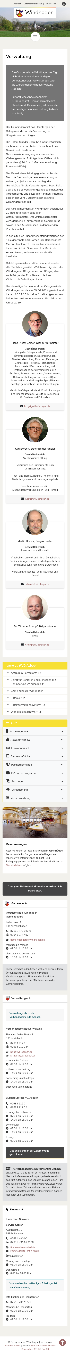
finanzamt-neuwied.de (22, 1247)
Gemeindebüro (14, 865)
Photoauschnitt (39, 1345)
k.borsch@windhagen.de (37, 498)
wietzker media (12, 1345)
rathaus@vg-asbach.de (23, 1055)
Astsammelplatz (20, 740)
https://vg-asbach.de (21, 1052)
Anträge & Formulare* (24, 673)
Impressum (51, 3)
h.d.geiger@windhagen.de (37, 406)
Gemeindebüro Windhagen (27, 691)
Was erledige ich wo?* (24, 712)
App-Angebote (19, 731)
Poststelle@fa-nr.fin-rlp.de (24, 1251)
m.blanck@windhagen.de (37, 584)
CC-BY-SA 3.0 (41, 1349)
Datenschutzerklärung (34, 3)
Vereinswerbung (20, 798)
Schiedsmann (20, 790)
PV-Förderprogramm (24, 773)
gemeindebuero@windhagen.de (27, 939)
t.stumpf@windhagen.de (37, 644)
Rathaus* (16, 698)
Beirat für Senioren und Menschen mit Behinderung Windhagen (33, 682)
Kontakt (18, 3)
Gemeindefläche (20, 756)
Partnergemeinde (21, 765)
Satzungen (17, 781)
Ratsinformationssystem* (26, 705)
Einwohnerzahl (20, 748)
